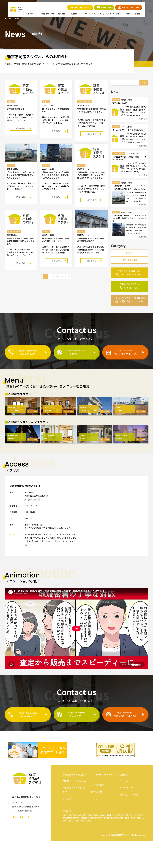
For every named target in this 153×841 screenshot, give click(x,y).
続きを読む (21, 128)
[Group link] (129, 272)
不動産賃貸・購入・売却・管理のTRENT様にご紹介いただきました (20, 241)
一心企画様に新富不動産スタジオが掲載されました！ (55, 239)
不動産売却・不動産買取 (74, 774)
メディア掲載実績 (119, 153)
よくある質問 (97, 785)
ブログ (94, 798)
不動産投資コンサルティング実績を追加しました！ (90, 239)
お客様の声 (96, 791)
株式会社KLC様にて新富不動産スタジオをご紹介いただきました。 (91, 111)
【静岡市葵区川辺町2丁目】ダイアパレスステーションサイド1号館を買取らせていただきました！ (91, 176)
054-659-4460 (31, 505)
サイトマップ (126, 787)
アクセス (124, 781)
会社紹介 (124, 774)
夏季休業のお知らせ (15, 108)
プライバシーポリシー (130, 794)
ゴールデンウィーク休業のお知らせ (55, 110)
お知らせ (116, 100)
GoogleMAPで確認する (34, 499)
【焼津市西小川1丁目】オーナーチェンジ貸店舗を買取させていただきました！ (21, 175)
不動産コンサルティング (74, 781)
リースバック (69, 798)
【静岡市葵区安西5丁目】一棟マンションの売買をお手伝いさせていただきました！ (56, 175)
